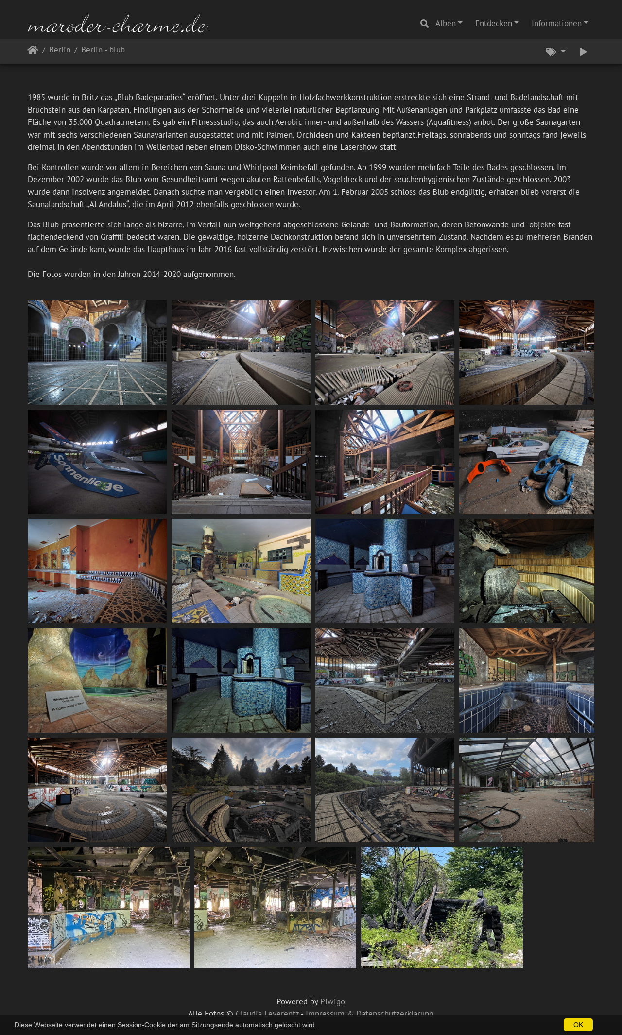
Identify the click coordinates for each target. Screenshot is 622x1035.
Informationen (557, 23)
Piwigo (332, 1001)
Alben (445, 23)
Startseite (32, 52)
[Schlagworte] (556, 52)
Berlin (59, 50)
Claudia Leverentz (267, 1013)
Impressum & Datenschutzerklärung (369, 1013)
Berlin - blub (103, 50)
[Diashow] (583, 52)
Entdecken (493, 23)
